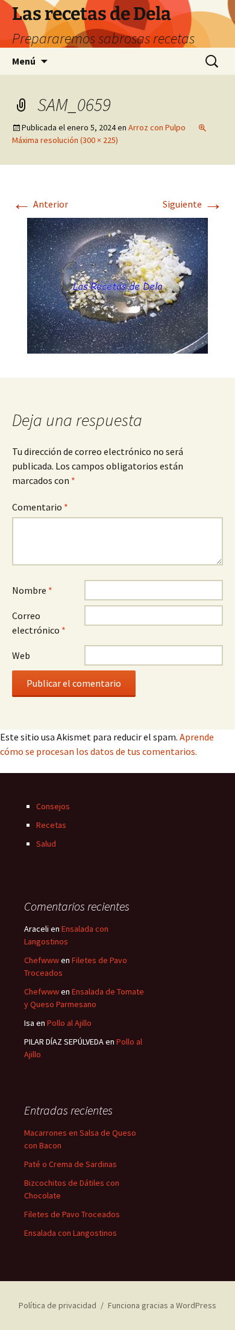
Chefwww (41, 960)
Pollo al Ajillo (69, 1022)
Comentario (40, 507)
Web (21, 655)
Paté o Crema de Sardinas (70, 1164)
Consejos (53, 806)
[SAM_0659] (117, 284)
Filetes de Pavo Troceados (72, 1214)
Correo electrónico (39, 622)
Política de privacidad (57, 1305)
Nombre (32, 590)
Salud (46, 843)
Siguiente (193, 204)
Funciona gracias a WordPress (162, 1305)
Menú (24, 61)
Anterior (40, 204)
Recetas (51, 824)
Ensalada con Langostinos (70, 1232)
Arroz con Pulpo (157, 127)
